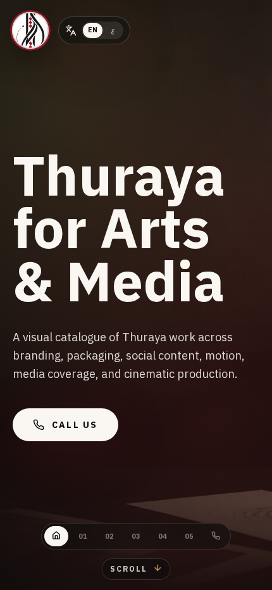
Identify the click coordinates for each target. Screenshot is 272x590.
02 (109, 536)
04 (162, 536)
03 (136, 536)
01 (82, 536)
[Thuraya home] (30, 30)
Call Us (75, 424)
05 (189, 536)
